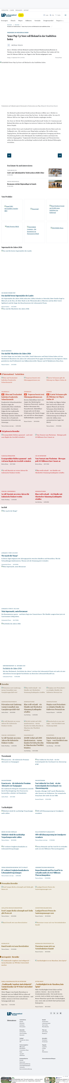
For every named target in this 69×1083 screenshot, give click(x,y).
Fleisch (13, 20)
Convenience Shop (24, 1050)
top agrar (22, 1053)
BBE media (22, 1046)
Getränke (37, 20)
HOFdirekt (22, 1055)
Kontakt (26, 10)
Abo (43, 1050)
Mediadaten (18, 10)
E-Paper (12, 10)
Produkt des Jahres (24, 1040)
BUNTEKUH (22, 1048)
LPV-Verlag (45, 1031)
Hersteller (22, 1023)
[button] (15, 45)
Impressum (22, 1062)
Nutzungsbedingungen (25, 1065)
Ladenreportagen (46, 1023)
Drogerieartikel (48, 20)
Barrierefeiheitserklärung (26, 1068)
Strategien (4, 20)
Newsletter (4, 10)
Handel (21, 1021)
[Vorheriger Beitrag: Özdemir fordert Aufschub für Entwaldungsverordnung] (9, 155)
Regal (21, 1051)
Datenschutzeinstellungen (48, 1058)
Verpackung (60, 20)
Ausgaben (44, 1046)
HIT (20, 1041)
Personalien (22, 1026)
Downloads (45, 1041)
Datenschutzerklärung (25, 1063)
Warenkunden (45, 1026)
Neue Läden (45, 1024)
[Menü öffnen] (65, 15)
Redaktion (44, 1033)
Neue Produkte (23, 1033)
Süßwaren (28, 20)
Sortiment (22, 1024)
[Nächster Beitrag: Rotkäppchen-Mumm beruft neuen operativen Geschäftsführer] (60, 155)
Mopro (20, 20)
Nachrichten (45, 1021)
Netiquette (22, 1067)
